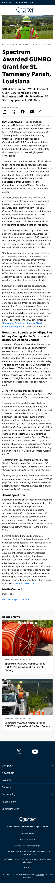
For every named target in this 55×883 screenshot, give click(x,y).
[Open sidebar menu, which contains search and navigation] (4, 10)
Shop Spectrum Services (16, 2)
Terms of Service (27, 833)
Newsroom (8, 772)
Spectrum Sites (10, 808)
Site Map (27, 867)
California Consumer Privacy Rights (27, 846)
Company (7, 765)
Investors (7, 780)
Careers (6, 787)
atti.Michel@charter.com (16, 599)
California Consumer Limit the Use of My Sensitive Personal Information (27, 860)
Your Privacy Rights (27, 839)
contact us (40, 874)
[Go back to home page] (27, 820)
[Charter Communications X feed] (19, 751)
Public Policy (9, 801)
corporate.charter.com (23, 583)
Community (8, 794)
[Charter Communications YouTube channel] (35, 751)
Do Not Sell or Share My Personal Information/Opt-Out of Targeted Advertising (27, 852)
